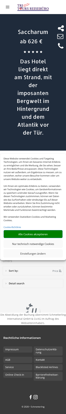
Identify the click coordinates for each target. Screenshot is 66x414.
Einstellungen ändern (33, 253)
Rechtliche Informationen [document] (22, 338)
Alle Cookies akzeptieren (33, 234)
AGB (7, 359)
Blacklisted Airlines (47, 367)
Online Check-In (14, 374)
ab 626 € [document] (31, 41)
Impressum (12, 349)
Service (9, 367)
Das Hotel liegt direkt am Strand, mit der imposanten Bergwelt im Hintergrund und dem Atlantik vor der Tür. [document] (33, 97)
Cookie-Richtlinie (12, 227)
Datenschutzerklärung (46, 351)
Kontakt (40, 359)
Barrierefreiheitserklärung (47, 376)
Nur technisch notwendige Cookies (33, 243)
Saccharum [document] (33, 31)
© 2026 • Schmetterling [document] (33, 406)
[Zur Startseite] (33, 7)
